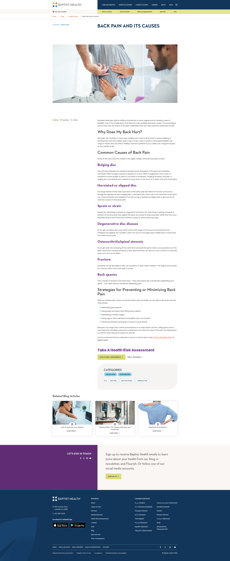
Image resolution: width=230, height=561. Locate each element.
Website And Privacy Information (63, 553)
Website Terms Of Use (84, 553)
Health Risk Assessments (110, 357)
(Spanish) (141, 527)
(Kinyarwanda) (162, 528)
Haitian (159, 511)
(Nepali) (139, 519)
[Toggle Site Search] (176, 5)
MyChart (163, 12)
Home (55, 547)
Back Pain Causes (126, 381)
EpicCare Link (95, 535)
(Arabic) (140, 503)
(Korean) (140, 515)
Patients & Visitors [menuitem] (125, 5)
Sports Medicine (125, 374)
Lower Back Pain (142, 381)
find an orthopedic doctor (162, 337)
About (93, 503)
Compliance (98, 553)
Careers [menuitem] (154, 5)
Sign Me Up (112, 476)
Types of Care (96, 507)
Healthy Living (110, 374)
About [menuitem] (163, 5)
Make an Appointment (145, 12)
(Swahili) (163, 507)
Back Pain (113, 381)
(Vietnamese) (143, 531)
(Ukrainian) (167, 503)
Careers (94, 523)
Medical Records (97, 515)
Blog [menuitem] (171, 5)
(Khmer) (162, 515)
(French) (141, 511)
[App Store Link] (60, 525)
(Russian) (141, 523)
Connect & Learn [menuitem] (142, 5)
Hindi (158, 523)
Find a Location (107, 12)
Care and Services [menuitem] (108, 5)
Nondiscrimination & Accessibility (116, 553)
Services (94, 511)
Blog (92, 531)
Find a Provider (125, 12)
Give (175, 12)
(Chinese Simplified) (143, 507)
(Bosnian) (163, 519)
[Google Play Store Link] (78, 525)
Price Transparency (98, 538)
